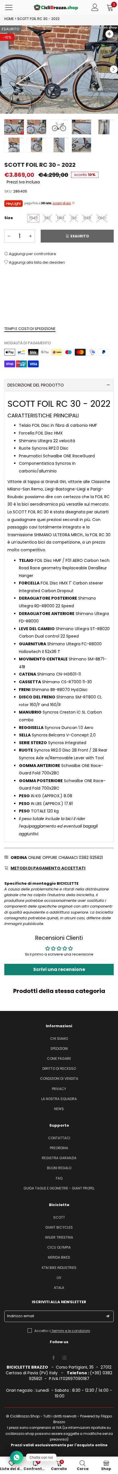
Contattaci (59, 1137)
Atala (59, 1287)
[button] (4, 69)
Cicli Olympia (59, 1247)
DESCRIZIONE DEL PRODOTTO (35, 385)
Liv (59, 1277)
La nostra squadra (59, 1098)
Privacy (59, 1088)
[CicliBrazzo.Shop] (56, 7)
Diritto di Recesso (59, 1068)
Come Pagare (59, 1058)
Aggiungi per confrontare (32, 254)
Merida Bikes (59, 1257)
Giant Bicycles (59, 1227)
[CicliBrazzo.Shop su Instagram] (64, 1358)
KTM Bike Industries (59, 1267)
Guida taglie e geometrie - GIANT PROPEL (59, 1188)
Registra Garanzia (59, 1157)
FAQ (59, 1178)
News (59, 1108)
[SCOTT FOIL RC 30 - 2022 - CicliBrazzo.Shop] (59, 127)
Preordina (59, 1147)
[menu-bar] (12, 7)
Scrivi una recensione (59, 969)
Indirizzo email (20, 1316)
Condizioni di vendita (59, 1078)
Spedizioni (59, 1048)
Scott (59, 1217)
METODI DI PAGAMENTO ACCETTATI (48, 868)
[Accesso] (95, 7)
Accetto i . (62, 1330)
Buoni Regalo (59, 1167)
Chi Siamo (59, 1038)
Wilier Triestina (59, 1237)
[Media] (109, 34)
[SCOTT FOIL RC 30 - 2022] (59, 69)
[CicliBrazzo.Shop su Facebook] (53, 1358)
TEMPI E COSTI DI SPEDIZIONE (30, 328)
